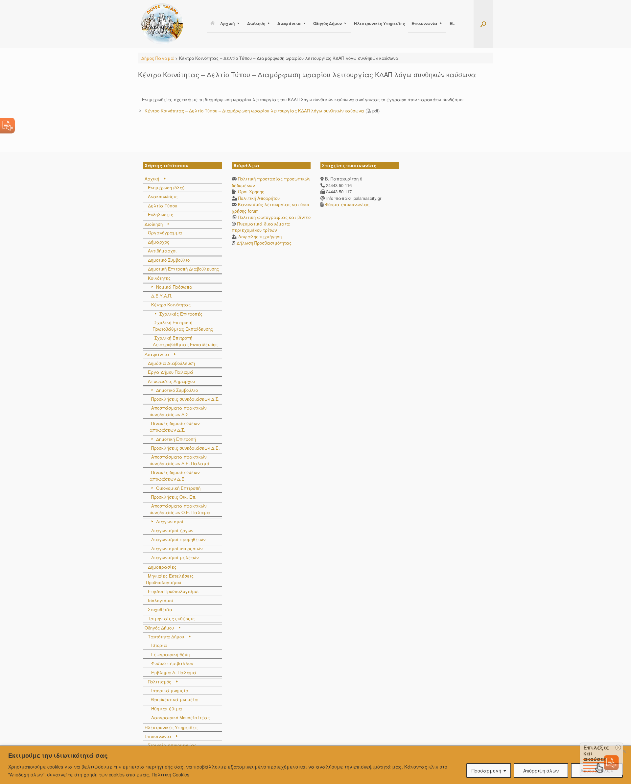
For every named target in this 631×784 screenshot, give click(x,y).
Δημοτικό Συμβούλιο (169, 260)
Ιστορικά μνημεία (170, 690)
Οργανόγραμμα (165, 232)
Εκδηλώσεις (160, 214)
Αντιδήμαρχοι (162, 251)
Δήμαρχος (158, 242)
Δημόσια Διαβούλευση (171, 363)
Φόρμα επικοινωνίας (346, 204)
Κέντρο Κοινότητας (171, 304)
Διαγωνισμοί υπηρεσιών (176, 548)
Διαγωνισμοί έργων (172, 530)
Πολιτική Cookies (170, 774)
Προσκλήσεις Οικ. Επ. (174, 497)
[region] (315, 765)
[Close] (624, 751)
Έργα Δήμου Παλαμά (170, 372)
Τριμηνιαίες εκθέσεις (171, 618)
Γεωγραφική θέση (170, 654)
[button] (483, 24)
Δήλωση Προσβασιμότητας (264, 243)
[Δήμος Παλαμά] (162, 23)
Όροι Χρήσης (251, 191)
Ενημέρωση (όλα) (166, 187)
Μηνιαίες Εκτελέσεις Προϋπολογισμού (170, 579)
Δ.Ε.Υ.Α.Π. (161, 296)
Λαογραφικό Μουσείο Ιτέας (180, 717)
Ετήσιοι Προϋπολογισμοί (173, 591)
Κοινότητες (159, 278)
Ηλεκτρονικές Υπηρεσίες (379, 23)
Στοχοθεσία (160, 609)
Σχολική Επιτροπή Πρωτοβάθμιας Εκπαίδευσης (183, 325)
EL (452, 23)
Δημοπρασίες (162, 567)
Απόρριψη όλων (541, 770)
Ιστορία (159, 645)
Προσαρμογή (486, 770)
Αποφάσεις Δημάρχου (171, 381)
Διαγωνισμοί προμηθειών (178, 539)
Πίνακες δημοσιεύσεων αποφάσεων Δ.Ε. (174, 475)
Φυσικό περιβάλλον (172, 663)
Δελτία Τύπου (162, 205)
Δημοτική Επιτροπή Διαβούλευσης (183, 269)
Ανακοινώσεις (162, 196)
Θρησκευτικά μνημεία (174, 699)
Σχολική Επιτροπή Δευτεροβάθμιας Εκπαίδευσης (185, 341)
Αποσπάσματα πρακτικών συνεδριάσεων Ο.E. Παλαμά (180, 509)
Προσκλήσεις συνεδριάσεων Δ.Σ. (185, 399)
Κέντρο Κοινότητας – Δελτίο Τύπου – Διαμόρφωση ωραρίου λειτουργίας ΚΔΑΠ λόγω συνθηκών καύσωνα (254, 110)
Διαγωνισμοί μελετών (175, 557)
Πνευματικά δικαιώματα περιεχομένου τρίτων (261, 227)
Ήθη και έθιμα (166, 708)
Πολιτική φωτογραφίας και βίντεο (274, 217)
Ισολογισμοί (160, 600)
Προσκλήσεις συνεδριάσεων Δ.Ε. (185, 448)
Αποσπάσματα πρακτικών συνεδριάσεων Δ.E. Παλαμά (180, 460)
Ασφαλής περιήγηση (260, 236)
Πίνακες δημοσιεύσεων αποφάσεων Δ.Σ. (174, 426)
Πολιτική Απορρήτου (259, 198)
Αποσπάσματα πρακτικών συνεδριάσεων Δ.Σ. (178, 411)
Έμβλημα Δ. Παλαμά (173, 672)
